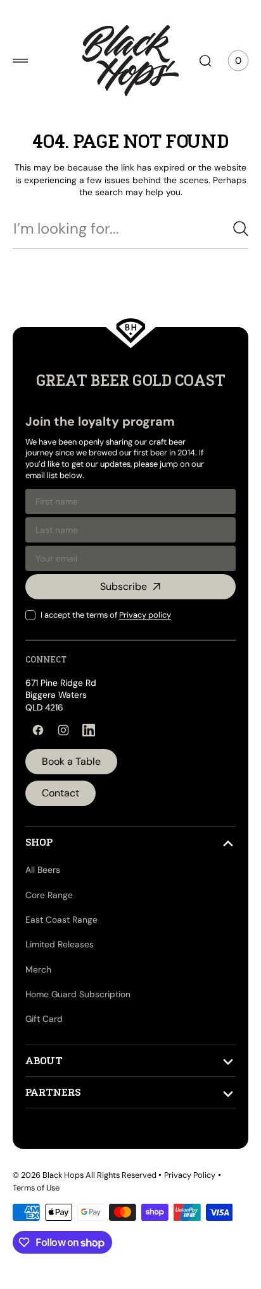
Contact (60, 793)
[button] (20, 60)
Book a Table (71, 761)
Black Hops (63, 1175)
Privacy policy (145, 614)
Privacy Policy (189, 1175)
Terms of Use (36, 1187)
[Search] (231, 228)
